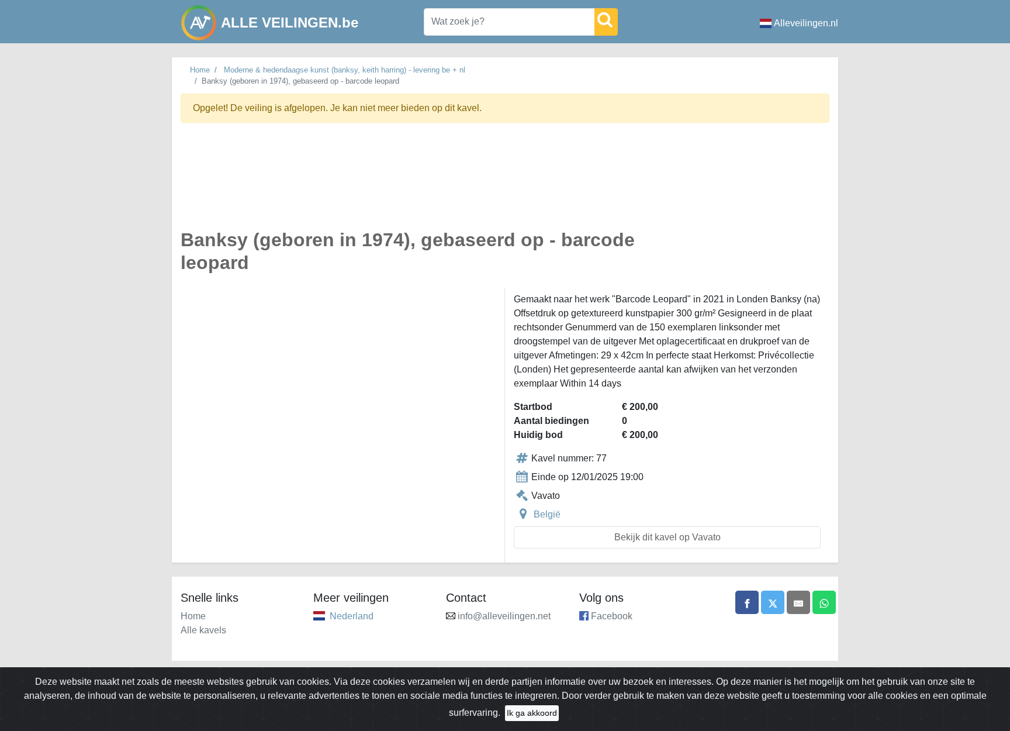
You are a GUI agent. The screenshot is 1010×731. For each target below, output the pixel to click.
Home (200, 69)
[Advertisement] (505, 183)
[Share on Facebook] (747, 602)
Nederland (351, 616)
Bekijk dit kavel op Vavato (667, 537)
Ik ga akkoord (532, 713)
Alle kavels (203, 630)
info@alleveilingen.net (504, 616)
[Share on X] (772, 602)
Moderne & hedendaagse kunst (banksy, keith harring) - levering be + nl (344, 69)
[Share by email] (798, 602)
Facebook (611, 616)
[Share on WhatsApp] (824, 602)
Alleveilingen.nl (806, 23)
